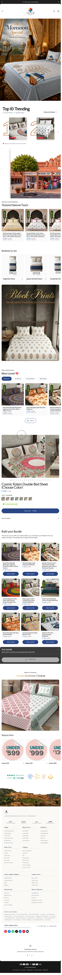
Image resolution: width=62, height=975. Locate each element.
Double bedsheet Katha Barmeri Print (30, 633)
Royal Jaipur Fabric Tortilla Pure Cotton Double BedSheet (29, 600)
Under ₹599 (25, 831)
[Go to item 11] (30, 480)
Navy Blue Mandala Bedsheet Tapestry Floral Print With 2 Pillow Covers (12, 409)
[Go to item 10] (28, 480)
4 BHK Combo (35, 885)
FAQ (23, 855)
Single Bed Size (44, 831)
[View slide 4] (33, 955)
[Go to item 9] (27, 480)
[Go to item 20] (48, 480)
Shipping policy (30, 970)
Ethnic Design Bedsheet (49, 918)
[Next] (58, 2)
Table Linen (6, 860)
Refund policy (45, 970)
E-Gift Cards (7, 835)
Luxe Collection (25, 840)
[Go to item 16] (40, 480)
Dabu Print (6, 897)
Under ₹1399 (25, 835)
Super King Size (44, 840)
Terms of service (16, 970)
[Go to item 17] (42, 480)
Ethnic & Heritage (8, 905)
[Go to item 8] (25, 480)
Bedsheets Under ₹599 (9, 914)
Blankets (6, 885)
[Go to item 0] (11, 480)
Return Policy (25, 860)
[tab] (7, 379)
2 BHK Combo (35, 880)
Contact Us (25, 853)
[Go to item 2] (13, 480)
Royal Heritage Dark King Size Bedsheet (10, 633)
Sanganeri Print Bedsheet (42, 916)
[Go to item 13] (34, 480)
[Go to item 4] (17, 480)
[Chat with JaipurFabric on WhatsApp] (12, 931)
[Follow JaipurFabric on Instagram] (5, 931)
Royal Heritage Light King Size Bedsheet (29, 564)
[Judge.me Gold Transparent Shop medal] (37, 776)
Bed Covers (7, 858)
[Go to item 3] (15, 480)
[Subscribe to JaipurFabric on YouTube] (27, 931)
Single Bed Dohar (8, 878)
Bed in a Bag (34, 878)
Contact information (38, 970)
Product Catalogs (26, 865)
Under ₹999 (25, 833)
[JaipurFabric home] (6, 812)
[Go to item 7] (23, 480)
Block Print (6, 893)
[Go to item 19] (46, 480)
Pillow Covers (7, 855)
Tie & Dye (6, 902)
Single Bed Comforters (37, 900)
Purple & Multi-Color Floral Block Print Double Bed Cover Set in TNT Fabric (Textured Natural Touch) (36, 235)
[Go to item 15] (38, 480)
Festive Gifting (7, 833)
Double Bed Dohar (8, 880)
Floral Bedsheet (30, 918)
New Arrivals (47, 919)
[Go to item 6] (21, 480)
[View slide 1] (27, 955)
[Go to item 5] (19, 480)
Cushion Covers (7, 850)
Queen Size (43, 835)
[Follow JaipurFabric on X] (16, 931)
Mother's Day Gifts (8, 842)
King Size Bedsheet (9, 918)
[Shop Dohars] (44, 181)
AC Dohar (42, 914)
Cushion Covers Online (19, 916)
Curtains (6, 853)
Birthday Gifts (7, 840)
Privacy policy (23, 970)
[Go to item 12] (32, 480)
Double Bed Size (44, 833)
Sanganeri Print (7, 895)
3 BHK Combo (35, 882)
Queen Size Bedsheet (21, 918)
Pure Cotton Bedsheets (22, 914)
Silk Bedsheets (39, 918)
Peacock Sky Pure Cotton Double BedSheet (47, 634)
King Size (43, 838)
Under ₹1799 (25, 838)
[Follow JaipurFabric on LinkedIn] (20, 931)
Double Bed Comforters (37, 902)
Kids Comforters (35, 895)
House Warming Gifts (9, 831)
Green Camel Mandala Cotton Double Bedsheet (50, 599)
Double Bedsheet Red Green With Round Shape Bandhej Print (10, 600)
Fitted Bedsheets (45, 842)
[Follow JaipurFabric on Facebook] (9, 931)
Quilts (5, 882)
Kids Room (34, 897)
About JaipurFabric (26, 850)
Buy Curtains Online (30, 916)
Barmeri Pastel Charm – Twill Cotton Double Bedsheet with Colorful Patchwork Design (49, 565)
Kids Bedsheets (35, 893)
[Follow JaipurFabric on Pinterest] (23, 931)
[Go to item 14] (36, 480)
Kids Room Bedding (26, 919)
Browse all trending (49, 112)
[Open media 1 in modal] (42, 437)
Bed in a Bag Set (17, 919)
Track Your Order (26, 867)
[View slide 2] (29, 955)
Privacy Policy (25, 862)
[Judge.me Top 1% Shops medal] (50, 776)
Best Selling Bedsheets (38, 919)
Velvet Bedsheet (8, 919)
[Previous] (2, 2)
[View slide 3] (31, 955)
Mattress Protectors (8, 862)
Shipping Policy (25, 858)
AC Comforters (52, 916)
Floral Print (6, 900)
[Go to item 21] (50, 480)
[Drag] (30, 705)
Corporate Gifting (8, 838)
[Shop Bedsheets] (30, 181)
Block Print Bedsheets (34, 914)
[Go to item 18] (44, 480)
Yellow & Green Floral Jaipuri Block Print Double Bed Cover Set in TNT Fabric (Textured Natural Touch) (12, 235)
